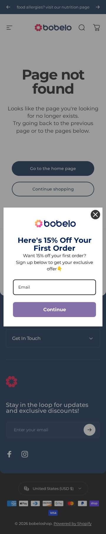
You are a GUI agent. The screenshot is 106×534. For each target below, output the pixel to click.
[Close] (95, 215)
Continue (54, 309)
